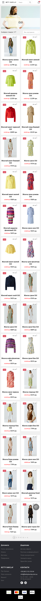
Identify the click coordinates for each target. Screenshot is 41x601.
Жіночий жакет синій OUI (10, 295)
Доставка (4, 555)
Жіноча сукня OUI (30, 161)
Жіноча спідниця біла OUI (11, 427)
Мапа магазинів (6, 574)
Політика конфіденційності (29, 552)
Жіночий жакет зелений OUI (30, 61)
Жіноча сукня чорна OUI (31, 527)
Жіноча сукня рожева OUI (30, 94)
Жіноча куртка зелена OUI (10, 61)
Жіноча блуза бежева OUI (10, 528)
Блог (2, 580)
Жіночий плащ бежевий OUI (30, 128)
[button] (36, 507)
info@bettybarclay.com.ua (28, 574)
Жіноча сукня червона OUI (10, 393)
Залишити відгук (25, 558)
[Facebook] (21, 582)
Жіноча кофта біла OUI (30, 426)
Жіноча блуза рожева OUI (10, 460)
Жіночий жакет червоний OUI (10, 128)
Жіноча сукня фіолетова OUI (30, 263)
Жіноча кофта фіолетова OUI (10, 359)
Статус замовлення (7, 549)
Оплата (3, 552)
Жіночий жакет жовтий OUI (10, 195)
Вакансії (3, 577)
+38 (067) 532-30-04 (27, 571)
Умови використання (27, 555)
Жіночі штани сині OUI (10, 493)
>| (27, 537)
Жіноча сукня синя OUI (30, 228)
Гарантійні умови (26, 561)
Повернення (5, 558)
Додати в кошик (11, 65)
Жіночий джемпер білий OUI (31, 494)
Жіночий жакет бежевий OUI (10, 162)
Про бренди (5, 571)
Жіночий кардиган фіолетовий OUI (10, 229)
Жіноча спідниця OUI (30, 392)
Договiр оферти (25, 549)
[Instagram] (25, 582)
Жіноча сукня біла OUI (30, 327)
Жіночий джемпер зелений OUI (10, 94)
